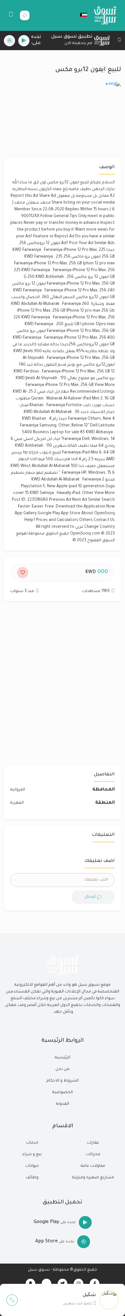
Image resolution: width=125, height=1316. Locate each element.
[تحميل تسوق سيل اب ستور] (9, 40)
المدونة (62, 1104)
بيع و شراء (32, 1154)
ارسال (90, 897)
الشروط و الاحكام (62, 1081)
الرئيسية (62, 1058)
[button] (80, 14)
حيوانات (32, 1166)
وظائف (32, 1177)
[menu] (11, 15)
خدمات (32, 1143)
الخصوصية (62, 1092)
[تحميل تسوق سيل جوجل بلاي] (23, 40)
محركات (93, 1154)
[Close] (119, 40)
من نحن (62, 1069)
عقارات (93, 1143)
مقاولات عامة (93, 1166)
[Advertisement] (62, 686)
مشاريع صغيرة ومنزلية (93, 1177)
